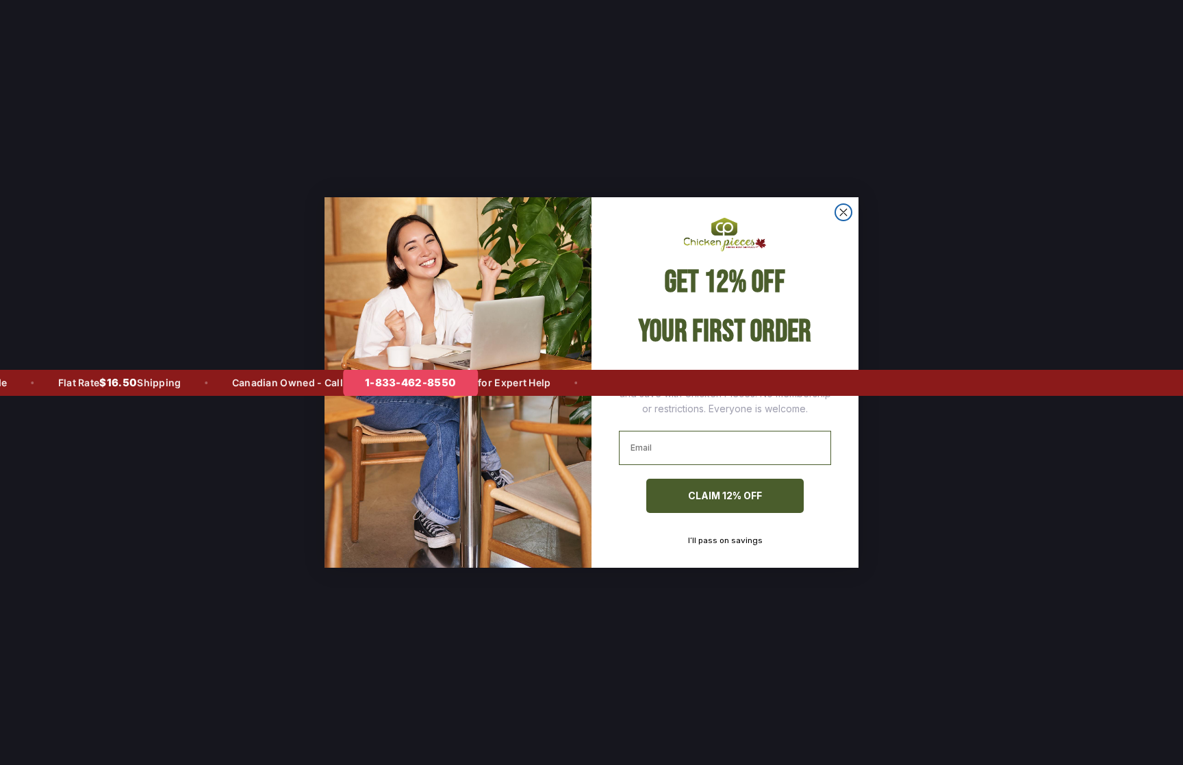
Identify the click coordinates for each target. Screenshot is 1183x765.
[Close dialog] (843, 212)
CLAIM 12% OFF (725, 495)
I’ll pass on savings (725, 540)
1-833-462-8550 (394, 382)
